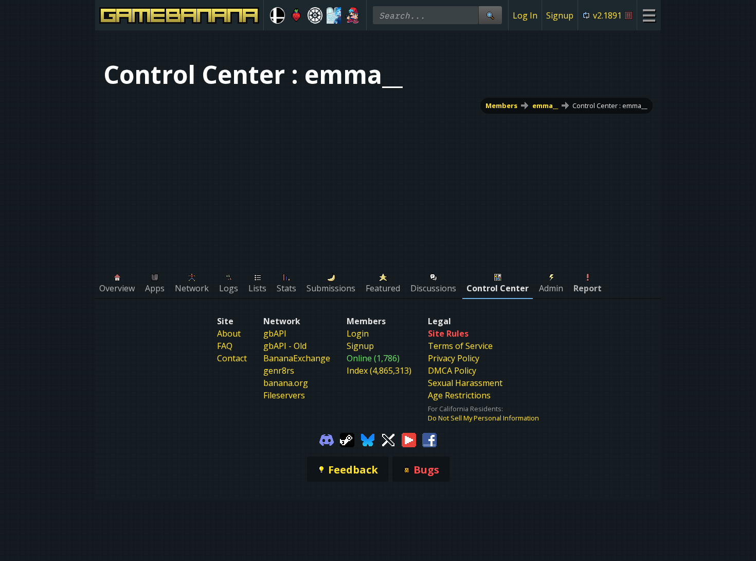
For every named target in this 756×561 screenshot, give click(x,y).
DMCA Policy (452, 370)
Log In (525, 15)
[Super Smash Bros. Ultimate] (277, 15)
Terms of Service (460, 346)
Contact (232, 358)
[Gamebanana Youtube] (409, 439)
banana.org (285, 383)
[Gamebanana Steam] (347, 439)
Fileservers (284, 395)
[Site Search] (490, 15)
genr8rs (278, 370)
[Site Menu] (649, 15)
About (229, 333)
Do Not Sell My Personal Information (483, 418)
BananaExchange (296, 358)
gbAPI (274, 333)
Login (358, 333)
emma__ (545, 105)
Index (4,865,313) (379, 370)
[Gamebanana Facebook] (429, 439)
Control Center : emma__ (609, 105)
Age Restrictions (459, 395)
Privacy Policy (453, 358)
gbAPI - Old (285, 346)
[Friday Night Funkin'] (352, 15)
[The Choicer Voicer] (334, 15)
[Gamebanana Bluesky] (367, 439)
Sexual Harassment (465, 383)
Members (501, 105)
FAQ (224, 346)
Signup (559, 15)
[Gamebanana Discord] (326, 439)
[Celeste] (296, 15)
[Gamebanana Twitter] (388, 439)
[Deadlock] (315, 15)
